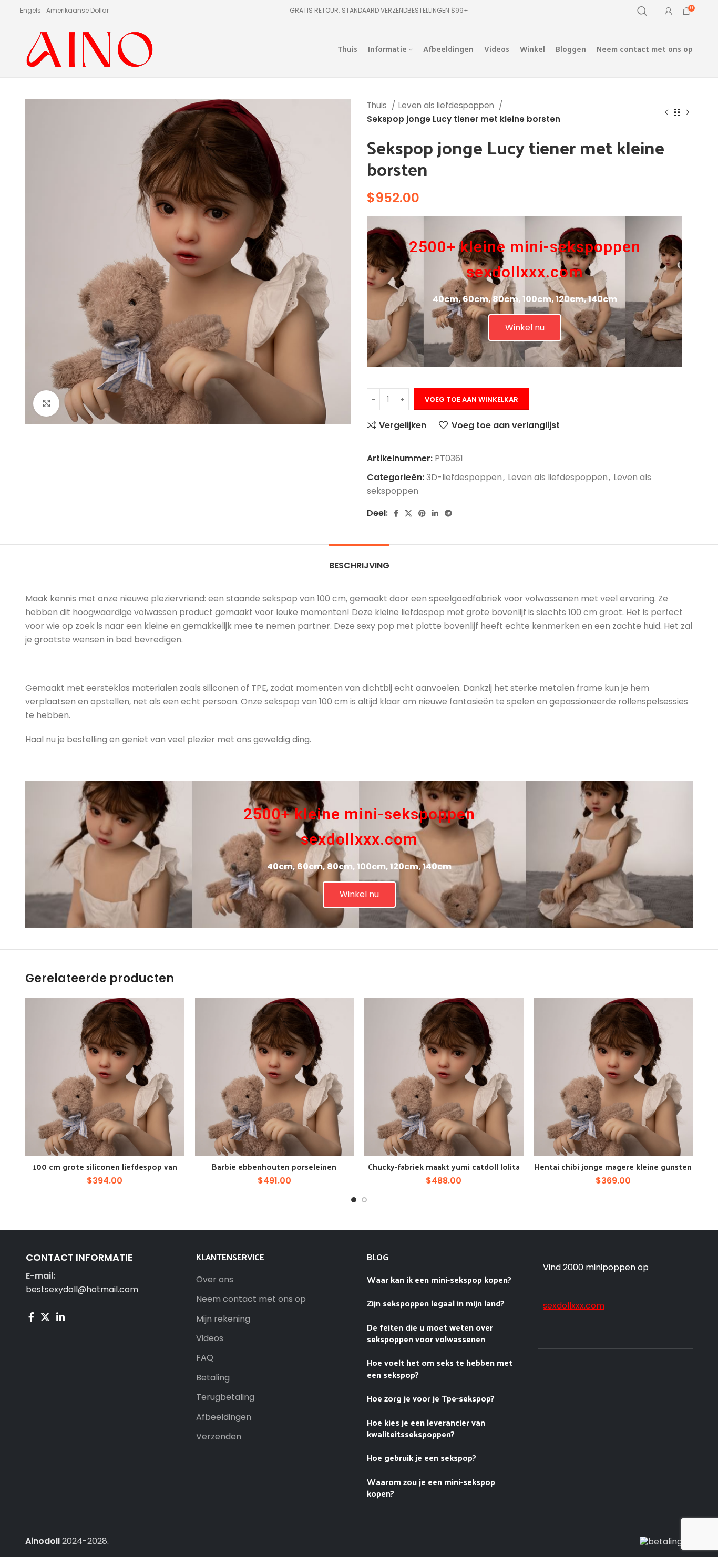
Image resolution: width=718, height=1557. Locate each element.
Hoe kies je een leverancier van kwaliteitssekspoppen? (426, 1428)
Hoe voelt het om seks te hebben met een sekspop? (439, 1368)
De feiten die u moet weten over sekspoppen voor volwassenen (430, 1333)
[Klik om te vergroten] (46, 403)
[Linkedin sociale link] (435, 513)
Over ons (214, 1279)
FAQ (204, 1358)
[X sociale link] (408, 513)
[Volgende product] (687, 112)
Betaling (213, 1378)
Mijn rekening (223, 1319)
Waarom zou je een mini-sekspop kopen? (431, 1487)
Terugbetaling (225, 1397)
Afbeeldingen (223, 1417)
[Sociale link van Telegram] (448, 513)
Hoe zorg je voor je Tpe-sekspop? (431, 1398)
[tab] (359, 560)
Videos (209, 1338)
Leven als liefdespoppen (447, 105)
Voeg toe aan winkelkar (471, 399)
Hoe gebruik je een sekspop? (421, 1457)
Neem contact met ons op (251, 1299)
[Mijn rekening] (669, 11)
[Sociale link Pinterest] (422, 513)
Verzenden (218, 1436)
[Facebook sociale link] (396, 513)
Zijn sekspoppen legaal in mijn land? (437, 1303)
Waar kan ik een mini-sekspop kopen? (439, 1279)
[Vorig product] (666, 112)
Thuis (378, 105)
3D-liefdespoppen (464, 477)
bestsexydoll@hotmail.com (82, 1289)
